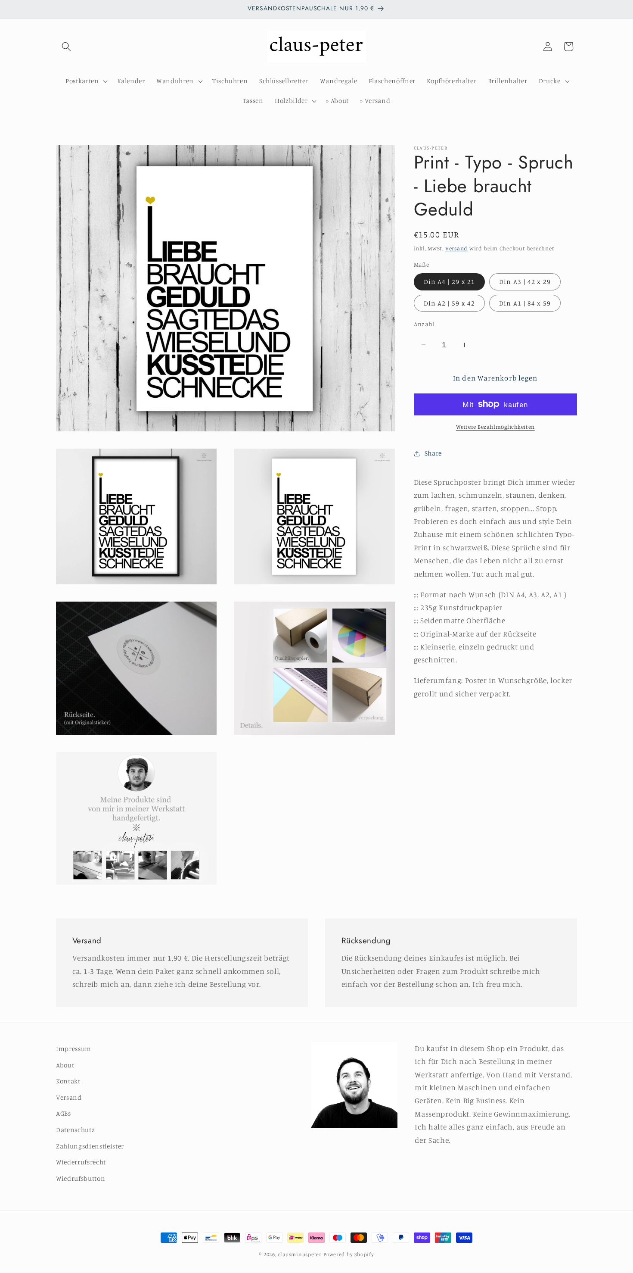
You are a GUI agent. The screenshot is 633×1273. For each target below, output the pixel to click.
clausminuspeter (300, 1254)
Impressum (73, 1049)
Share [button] (433, 453)
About (65, 1065)
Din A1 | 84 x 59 (525, 303)
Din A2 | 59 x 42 (449, 303)
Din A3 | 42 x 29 (525, 282)
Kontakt (68, 1081)
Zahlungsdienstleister (90, 1146)
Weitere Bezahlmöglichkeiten (495, 426)
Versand (456, 248)
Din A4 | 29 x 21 (449, 282)
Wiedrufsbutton (80, 1178)
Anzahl (424, 324)
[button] (66, 46)
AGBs (63, 1114)
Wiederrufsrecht (81, 1162)
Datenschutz (75, 1130)
